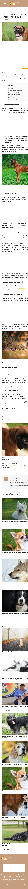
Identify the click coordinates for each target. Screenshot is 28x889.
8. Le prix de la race (12, 99)
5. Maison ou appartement (14, 94)
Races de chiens (16, 9)
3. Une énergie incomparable (15, 90)
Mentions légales (22, 884)
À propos (3, 884)
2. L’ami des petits (12, 88)
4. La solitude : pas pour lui (14, 92)
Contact (3, 887)
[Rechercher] (25, 3)
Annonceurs (14, 884)
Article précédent (6, 849)
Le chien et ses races (16, 465)
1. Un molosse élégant (13, 87)
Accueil (10, 9)
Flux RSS (8, 887)
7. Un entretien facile (13, 97)
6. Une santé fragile (12, 96)
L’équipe (8, 884)
